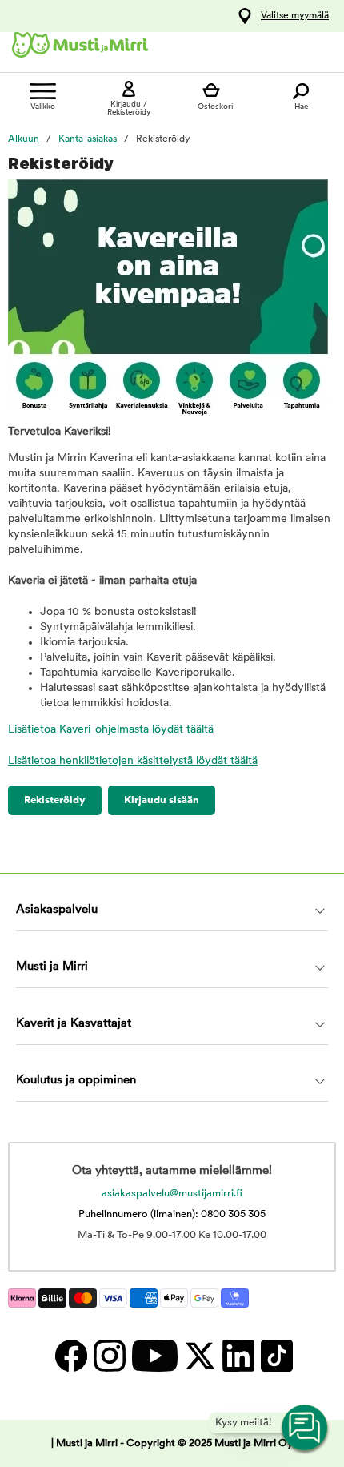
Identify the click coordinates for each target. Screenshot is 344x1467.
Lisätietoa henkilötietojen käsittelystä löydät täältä (133, 761)
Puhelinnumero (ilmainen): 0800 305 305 (172, 1214)
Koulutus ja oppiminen (76, 1081)
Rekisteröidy (55, 800)
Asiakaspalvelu (57, 910)
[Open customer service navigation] (305, 1428)
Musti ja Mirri (52, 967)
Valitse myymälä (295, 16)
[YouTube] (154, 1355)
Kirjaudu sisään (161, 800)
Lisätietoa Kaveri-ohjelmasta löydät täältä (111, 730)
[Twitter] (199, 1355)
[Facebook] (70, 1355)
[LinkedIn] (237, 1355)
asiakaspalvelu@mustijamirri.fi (172, 1193)
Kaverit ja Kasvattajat (73, 1024)
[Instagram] (109, 1355)
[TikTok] (275, 1355)
